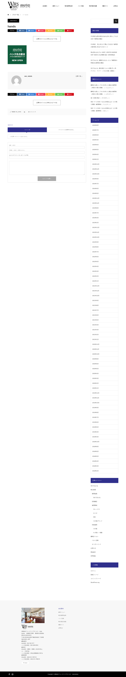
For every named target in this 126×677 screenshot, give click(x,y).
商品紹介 (93, 552)
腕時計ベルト (94, 536)
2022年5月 (95, 261)
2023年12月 (95, 198)
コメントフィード (96, 578)
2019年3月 (95, 437)
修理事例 (94, 505)
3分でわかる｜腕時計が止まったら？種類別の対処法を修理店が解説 (104, 62)
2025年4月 (95, 154)
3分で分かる (96, 497)
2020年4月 (95, 373)
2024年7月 (95, 183)
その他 (95, 528)
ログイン (93, 571)
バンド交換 (81, 6)
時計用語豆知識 (93, 6)
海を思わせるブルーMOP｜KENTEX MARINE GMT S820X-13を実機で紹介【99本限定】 (104, 54)
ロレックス (96, 509)
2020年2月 (95, 383)
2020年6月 (95, 363)
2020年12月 (95, 344)
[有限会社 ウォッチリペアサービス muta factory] (21, 5)
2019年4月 (95, 432)
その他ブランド (97, 521)
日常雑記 (93, 556)
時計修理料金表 (69, 6)
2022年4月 (95, 266)
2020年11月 (95, 349)
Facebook (9, 674)
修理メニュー (56, 6)
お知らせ (93, 548)
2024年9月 (95, 178)
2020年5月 (95, 368)
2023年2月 (95, 222)
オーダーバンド (96, 544)
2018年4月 (95, 461)
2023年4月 (95, 217)
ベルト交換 (95, 540)
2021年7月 (95, 310)
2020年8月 (95, 359)
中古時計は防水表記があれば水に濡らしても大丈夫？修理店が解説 (104, 38)
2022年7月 (95, 252)
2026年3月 (95, 140)
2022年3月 (95, 271)
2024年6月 (95, 188)
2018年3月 (95, 466)
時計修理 (93, 489)
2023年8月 (95, 208)
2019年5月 (95, 427)
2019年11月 (95, 398)
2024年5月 (95, 193)
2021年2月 (95, 334)
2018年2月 (95, 471)
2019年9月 (95, 407)
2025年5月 (95, 149)
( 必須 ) (12, 145)
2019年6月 (95, 422)
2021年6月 (95, 315)
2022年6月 (95, 256)
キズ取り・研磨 (97, 532)
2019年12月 (95, 393)
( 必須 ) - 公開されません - (17, 150)
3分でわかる (94, 486)
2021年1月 (95, 339)
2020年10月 (95, 354)
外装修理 (94, 525)
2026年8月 (95, 125)
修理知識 (94, 493)
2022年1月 (95, 281)
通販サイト (105, 6)
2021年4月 (95, 325)
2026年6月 (95, 135)
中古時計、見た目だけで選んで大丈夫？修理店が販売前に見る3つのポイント (104, 46)
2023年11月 (95, 203)
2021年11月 (95, 290)
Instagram (12, 674)
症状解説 (94, 501)
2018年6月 (95, 451)
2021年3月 (95, 329)
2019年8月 (95, 412)
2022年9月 (95, 242)
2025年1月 (95, 159)
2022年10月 (95, 237)
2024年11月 (95, 169)
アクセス (25, 662)
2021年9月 (95, 300)
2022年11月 (95, 232)
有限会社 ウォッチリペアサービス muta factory (66, 674)
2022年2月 (95, 276)
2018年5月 (95, 456)
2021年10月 (95, 295)
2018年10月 (95, 441)
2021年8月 (95, 305)
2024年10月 (95, 174)
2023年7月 (95, 213)
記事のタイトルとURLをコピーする (47, 39)
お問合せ (115, 6)
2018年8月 (95, 446)
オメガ (95, 513)
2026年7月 (95, 130)
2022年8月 (95, 247)
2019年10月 (95, 402)
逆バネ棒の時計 (95, 98)
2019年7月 (95, 417)
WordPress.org (95, 582)
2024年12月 (95, 164)
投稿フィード (94, 574)
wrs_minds (28, 76)
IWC (94, 517)
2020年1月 (95, 388)
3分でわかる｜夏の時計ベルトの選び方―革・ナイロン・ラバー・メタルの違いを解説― (104, 70)
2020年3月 (95, 378)
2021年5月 (95, 320)
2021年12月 (95, 286)
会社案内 (45, 6)
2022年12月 (95, 227)
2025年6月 (95, 144)
